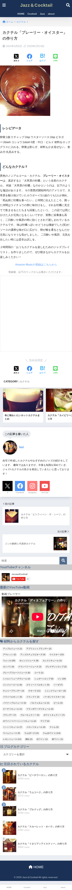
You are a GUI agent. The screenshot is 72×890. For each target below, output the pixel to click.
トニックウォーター (55, 691)
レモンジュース (12, 739)
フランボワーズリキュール (39, 709)
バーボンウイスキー (54, 697)
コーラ (38, 673)
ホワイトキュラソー (54, 715)
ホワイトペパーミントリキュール (19, 721)
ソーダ (58, 685)
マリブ (44, 721)
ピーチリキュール (12, 709)
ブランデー (9, 715)
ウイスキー (57, 654)
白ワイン (42, 739)
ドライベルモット (12, 697)
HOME (20, 13)
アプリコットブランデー (38, 649)
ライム (54, 727)
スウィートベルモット (37, 685)
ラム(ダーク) (31, 733)
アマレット (9, 654)
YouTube (44, 493)
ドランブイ (32, 697)
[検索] (63, 560)
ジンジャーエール (12, 685)
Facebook (20, 493)
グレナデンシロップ (56, 666)
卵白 (28, 739)
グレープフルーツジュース (16, 673)
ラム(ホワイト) (51, 733)
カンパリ (8, 666)
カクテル (25, 381)
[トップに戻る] (4, 873)
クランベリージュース (29, 666)
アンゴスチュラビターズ (32, 654)
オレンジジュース (29, 660)
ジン (62, 679)
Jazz (42, 13)
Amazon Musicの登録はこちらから (36, 264)
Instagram (32, 493)
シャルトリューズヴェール (16, 679)
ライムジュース (11, 733)
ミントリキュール (12, 727)
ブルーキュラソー (29, 715)
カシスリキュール (52, 660)
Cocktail (32, 13)
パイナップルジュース (14, 703)
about (51, 13)
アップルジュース (12, 649)
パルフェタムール (39, 703)
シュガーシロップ (43, 679)
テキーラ (34, 691)
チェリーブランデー (13, 691)
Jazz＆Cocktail (36, 5)
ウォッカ (9, 660)
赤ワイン (57, 739)
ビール (58, 703)
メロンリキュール (35, 727)
